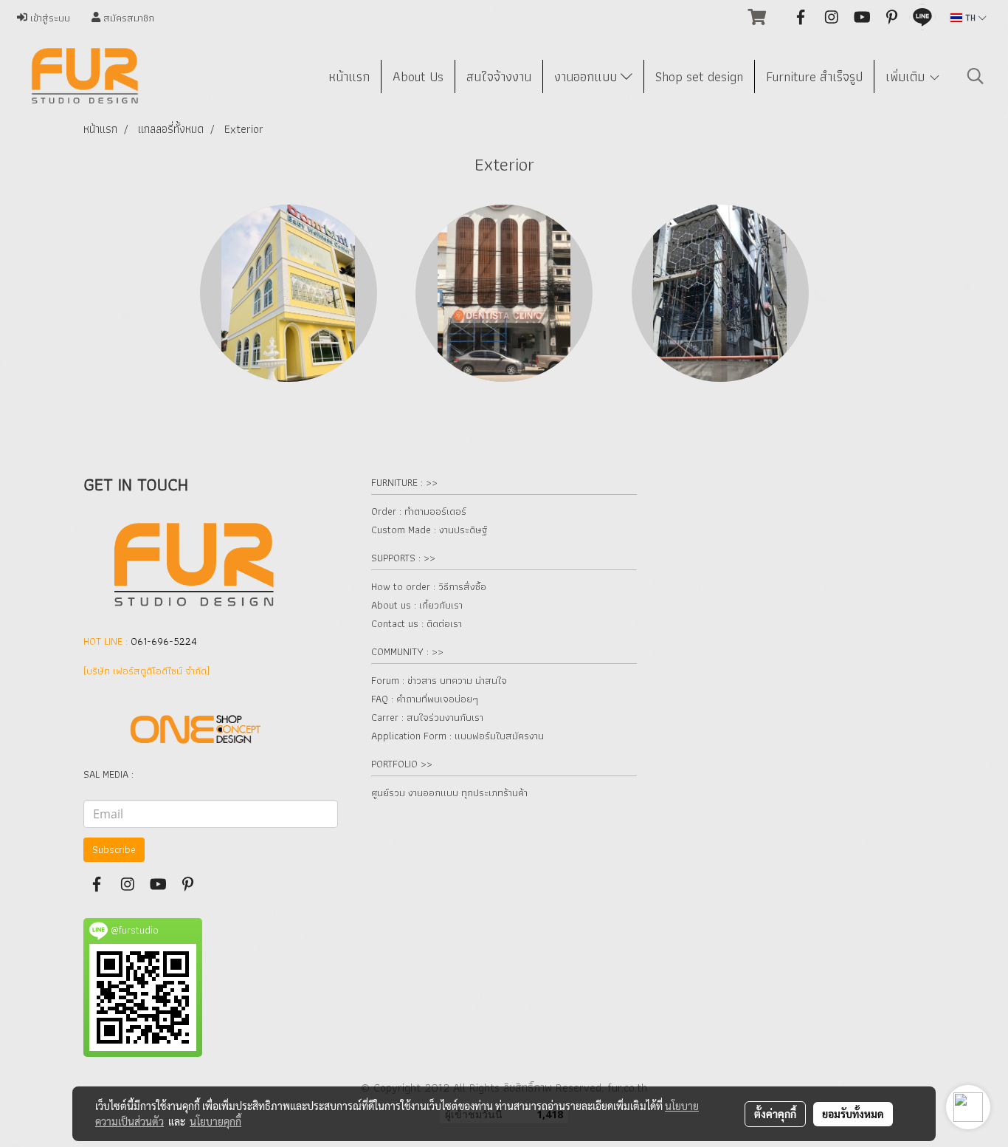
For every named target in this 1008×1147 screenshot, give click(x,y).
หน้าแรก (349, 76)
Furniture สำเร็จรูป (814, 76)
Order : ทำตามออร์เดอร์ (418, 511)
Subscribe (114, 849)
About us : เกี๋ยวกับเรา (417, 605)
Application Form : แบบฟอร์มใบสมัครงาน (457, 735)
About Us (418, 76)
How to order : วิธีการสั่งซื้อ (428, 586)
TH (970, 17)
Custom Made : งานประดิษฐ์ (429, 529)
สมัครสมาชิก (127, 18)
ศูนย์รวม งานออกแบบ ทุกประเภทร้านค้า (449, 792)
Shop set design (699, 76)
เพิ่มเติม (907, 76)
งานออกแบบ (587, 76)
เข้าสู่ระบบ (48, 18)
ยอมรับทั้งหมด (853, 1113)
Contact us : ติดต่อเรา (416, 623)
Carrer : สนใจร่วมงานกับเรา (427, 717)
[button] (975, 76)
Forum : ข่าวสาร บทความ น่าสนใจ (439, 680)
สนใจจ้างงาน (498, 76)
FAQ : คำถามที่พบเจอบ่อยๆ (424, 699)
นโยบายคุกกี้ (215, 1121)
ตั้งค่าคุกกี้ (775, 1113)
